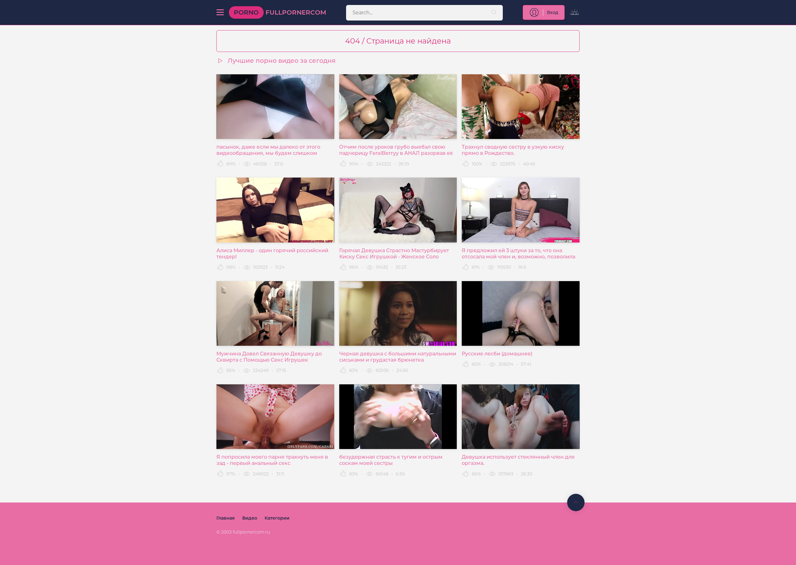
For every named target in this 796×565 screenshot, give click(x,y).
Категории (277, 518)
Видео (249, 518)
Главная (225, 518)
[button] (220, 12)
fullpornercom (280, 12)
